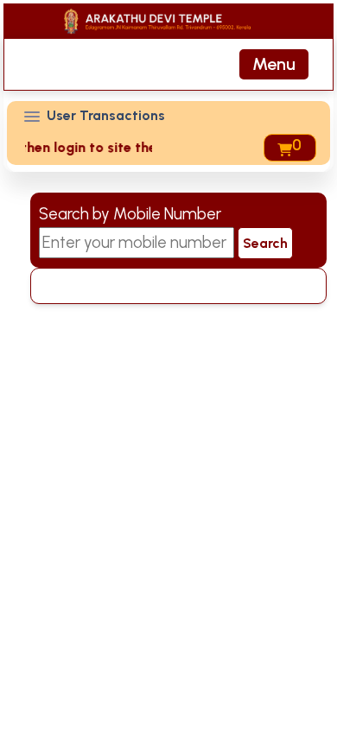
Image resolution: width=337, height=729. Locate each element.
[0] (283, 148)
